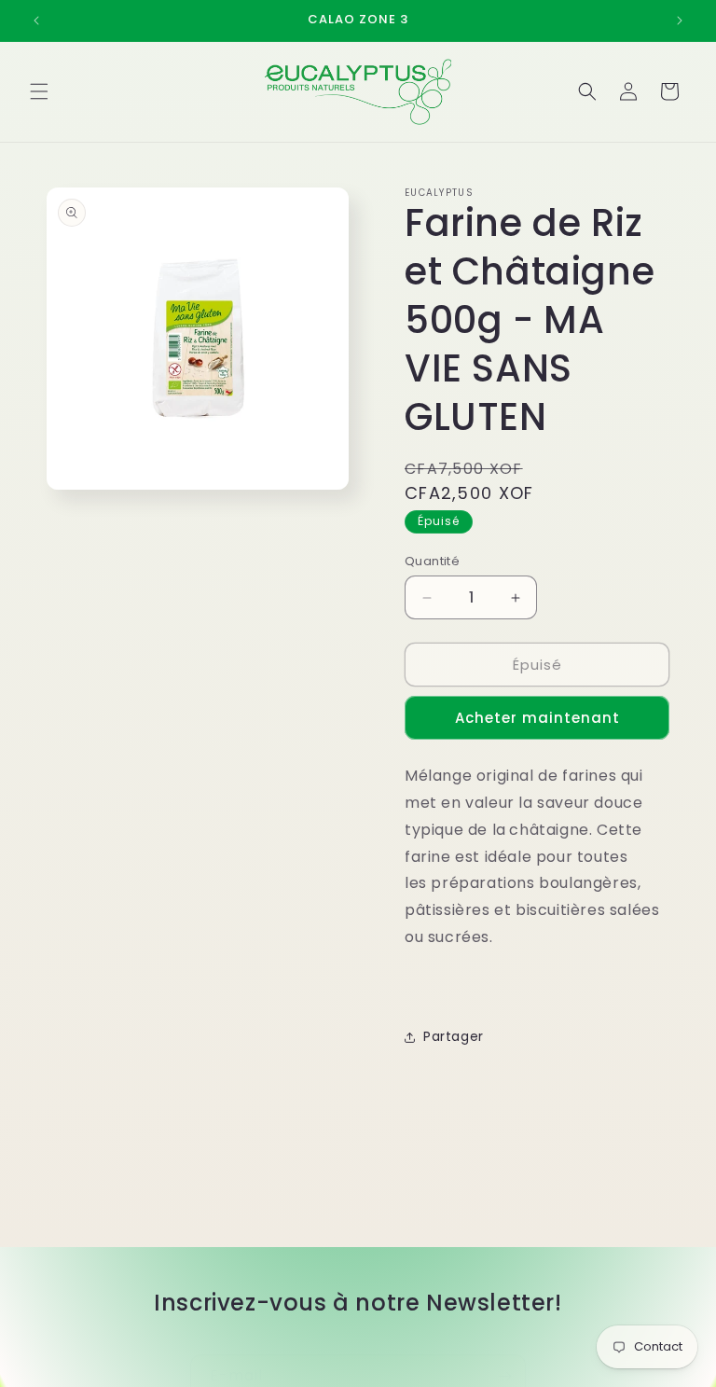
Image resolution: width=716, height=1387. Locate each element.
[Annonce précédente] (36, 20)
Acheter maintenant (537, 718)
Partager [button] (453, 1036)
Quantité (432, 561)
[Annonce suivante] (679, 20)
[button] (39, 91)
